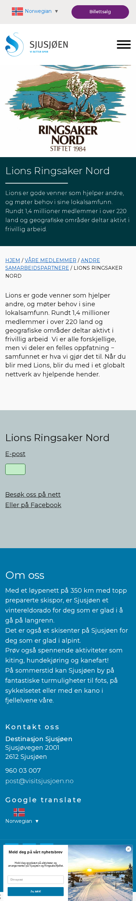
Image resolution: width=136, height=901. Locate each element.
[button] (100, 12)
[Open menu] (124, 44)
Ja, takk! (35, 891)
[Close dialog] (128, 849)
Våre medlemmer (50, 260)
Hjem (12, 260)
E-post (15, 454)
